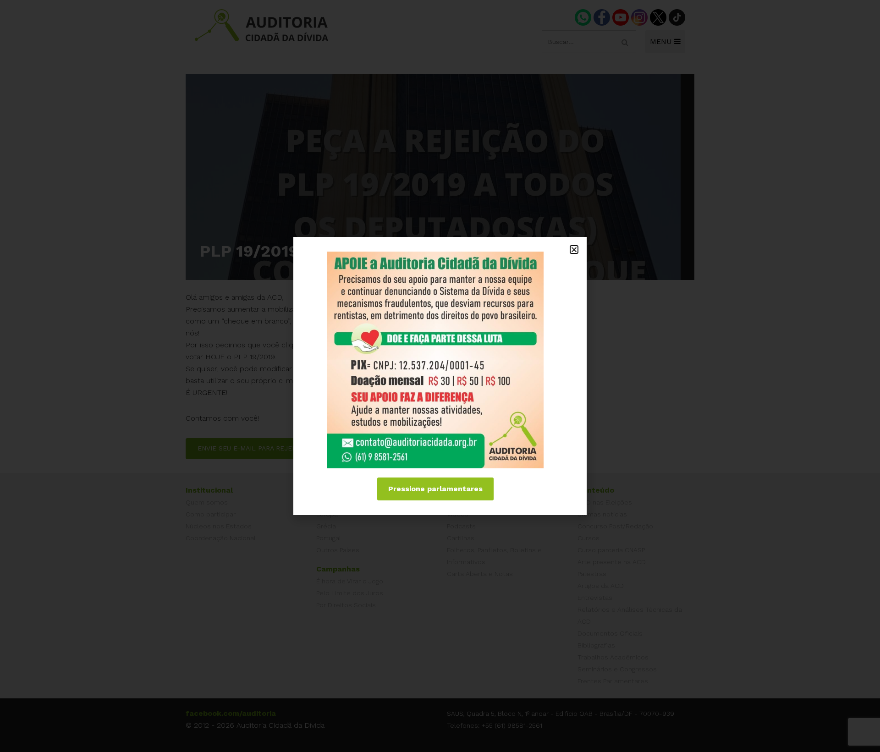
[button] (574, 249)
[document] (440, 376)
